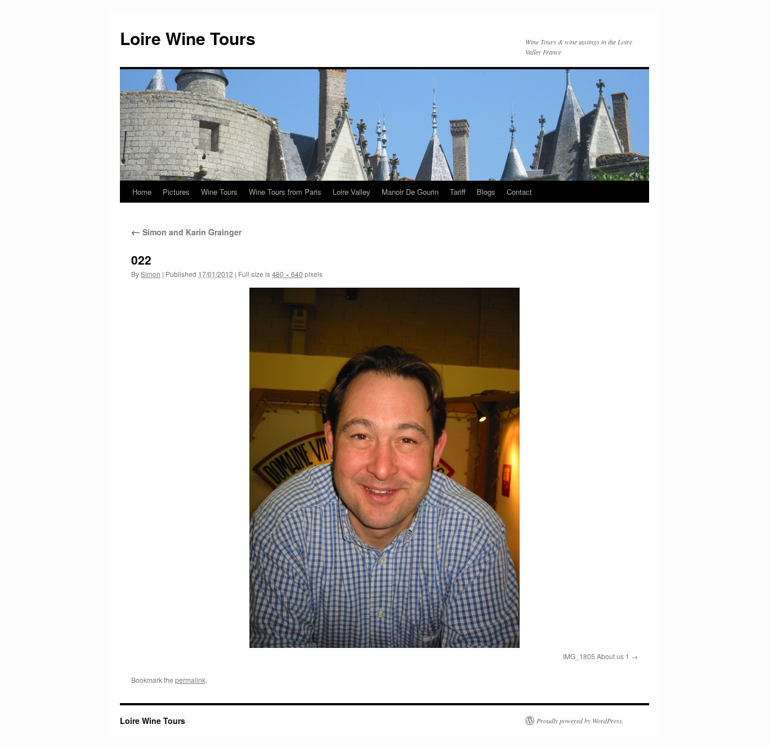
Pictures (176, 191)
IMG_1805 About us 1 (596, 656)
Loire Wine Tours (188, 38)
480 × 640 (287, 274)
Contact (519, 191)
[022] (384, 468)
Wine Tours (219, 191)
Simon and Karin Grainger (186, 232)
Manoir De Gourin (410, 191)
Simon (150, 274)
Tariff (458, 191)
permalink (190, 680)
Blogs (486, 191)
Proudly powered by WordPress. (580, 720)
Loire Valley (351, 191)
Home (141, 191)
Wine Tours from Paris (285, 191)
